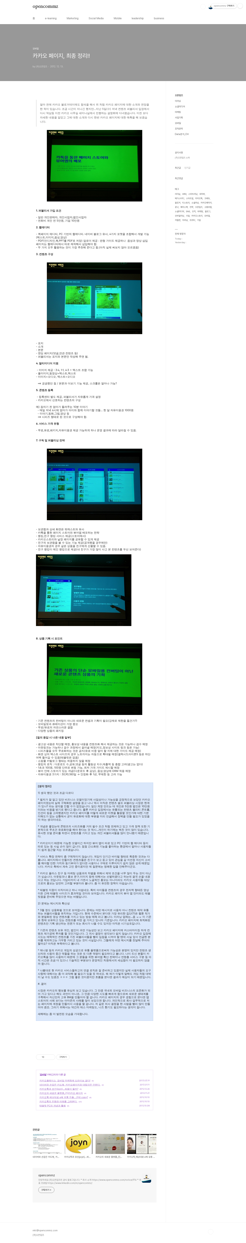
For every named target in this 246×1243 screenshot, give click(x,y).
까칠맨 (177, 220)
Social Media (96, 18)
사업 (188, 216)
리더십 (177, 194)
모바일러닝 (179, 216)
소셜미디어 (180, 106)
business (159, 18)
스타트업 (189, 198)
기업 (199, 220)
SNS (188, 211)
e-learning (51, 18)
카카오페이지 (206, 202)
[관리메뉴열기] (240, 5)
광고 (177, 207)
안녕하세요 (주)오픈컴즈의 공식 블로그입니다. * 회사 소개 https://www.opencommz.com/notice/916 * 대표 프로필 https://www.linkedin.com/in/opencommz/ (89, 1181)
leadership (138, 18)
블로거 (177, 202)
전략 (191, 207)
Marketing (72, 18)
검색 (203, 6)
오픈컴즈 (179, 95)
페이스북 (184, 207)
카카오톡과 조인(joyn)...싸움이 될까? (58, 1088)
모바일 (43, 1074)
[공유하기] (47, 1057)
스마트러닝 (192, 194)
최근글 (178, 167)
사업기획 (179, 117)
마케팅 (178, 112)
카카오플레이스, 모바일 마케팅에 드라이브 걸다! (64, 1080)
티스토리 (186, 202)
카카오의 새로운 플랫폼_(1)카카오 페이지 (61, 1093)
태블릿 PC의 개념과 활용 (52, 1105)
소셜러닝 (195, 202)
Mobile (118, 18)
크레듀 (207, 198)
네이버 (202, 194)
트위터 (192, 220)
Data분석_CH (182, 134)
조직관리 (179, 128)
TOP (210, 1231)
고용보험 (208, 207)
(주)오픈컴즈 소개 (182, 157)
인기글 (187, 167)
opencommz (45, 6)
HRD (184, 194)
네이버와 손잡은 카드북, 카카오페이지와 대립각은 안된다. (69, 1084)
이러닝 (178, 101)
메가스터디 (179, 198)
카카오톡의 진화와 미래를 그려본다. (58, 1101)
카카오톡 (198, 198)
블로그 (207, 211)
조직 (194, 211)
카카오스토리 (196, 216)
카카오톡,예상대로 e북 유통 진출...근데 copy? (63, 1097)
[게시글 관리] (51, 1057)
